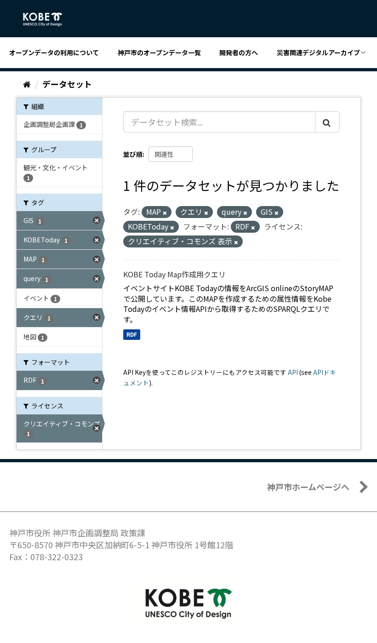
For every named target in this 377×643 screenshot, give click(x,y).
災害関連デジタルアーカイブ (318, 52)
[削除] (165, 212)
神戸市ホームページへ (308, 487)
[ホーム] (27, 84)
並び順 (133, 154)
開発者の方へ (238, 52)
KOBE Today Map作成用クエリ (174, 274)
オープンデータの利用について (54, 52)
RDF (131, 334)
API (293, 372)
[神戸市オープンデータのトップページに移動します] (47, 19)
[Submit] (327, 121)
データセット (67, 84)
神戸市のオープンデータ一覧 (159, 52)
